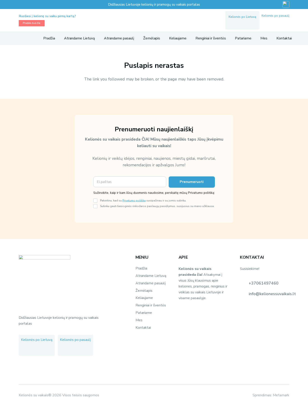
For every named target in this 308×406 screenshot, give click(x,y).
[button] (21, 38)
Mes (139, 320)
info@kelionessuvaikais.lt (272, 294)
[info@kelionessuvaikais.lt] (244, 294)
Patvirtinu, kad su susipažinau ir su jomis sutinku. (143, 200)
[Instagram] (241, 23)
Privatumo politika (134, 200)
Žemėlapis (144, 290)
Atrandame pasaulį (151, 283)
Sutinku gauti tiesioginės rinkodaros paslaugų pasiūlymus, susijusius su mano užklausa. (157, 206)
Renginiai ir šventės (151, 305)
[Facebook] (233, 23)
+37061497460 (263, 283)
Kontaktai (143, 327)
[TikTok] (249, 23)
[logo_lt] (151, 20)
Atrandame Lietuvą (151, 275)
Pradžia (141, 268)
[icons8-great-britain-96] (286, 4)
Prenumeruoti (192, 181)
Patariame (144, 312)
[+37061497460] (244, 283)
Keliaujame (144, 297)
